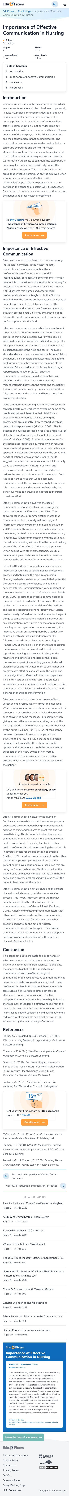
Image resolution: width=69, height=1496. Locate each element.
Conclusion (16, 82)
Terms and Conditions (15, 1455)
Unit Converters (12, 1490)
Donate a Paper (12, 1480)
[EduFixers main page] (13, 4)
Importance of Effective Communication (32, 77)
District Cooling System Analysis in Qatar (27, 1330)
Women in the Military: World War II (24, 1244)
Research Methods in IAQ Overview (23, 1230)
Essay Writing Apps (14, 1485)
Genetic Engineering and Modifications (25, 1303)
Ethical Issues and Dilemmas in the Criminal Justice (32, 1316)
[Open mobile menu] (64, 4)
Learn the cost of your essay (21, 1437)
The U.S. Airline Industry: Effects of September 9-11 (33, 1258)
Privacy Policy (11, 1470)
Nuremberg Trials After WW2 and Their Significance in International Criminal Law (33, 1273)
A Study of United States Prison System (26, 1217)
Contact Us (9, 1465)
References (16, 87)
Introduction (17, 71)
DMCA (7, 1475)
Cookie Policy (10, 1460)
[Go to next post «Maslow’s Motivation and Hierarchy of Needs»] (34, 1186)
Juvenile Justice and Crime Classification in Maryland (33, 1203)
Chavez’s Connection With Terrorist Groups (28, 1289)
